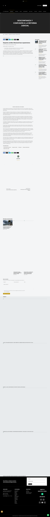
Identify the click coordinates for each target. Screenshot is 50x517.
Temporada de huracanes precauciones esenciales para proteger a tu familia (17, 273)
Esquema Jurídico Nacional (26, 147)
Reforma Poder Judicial (6, 148)
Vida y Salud (30, 11)
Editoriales (16, 11)
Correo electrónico (30, 481)
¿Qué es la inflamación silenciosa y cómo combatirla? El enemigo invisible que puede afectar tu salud (18, 342)
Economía (16, 493)
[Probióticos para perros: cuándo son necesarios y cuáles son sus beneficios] (25, 454)
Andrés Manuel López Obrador (7, 147)
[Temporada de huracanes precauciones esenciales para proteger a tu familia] (18, 245)
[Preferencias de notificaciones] (2, 512)
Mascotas (35, 11)
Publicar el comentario (6, 293)
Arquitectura (16, 498)
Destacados (20, 147)
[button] (48, 515)
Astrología (40, 11)
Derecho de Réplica (28, 493)
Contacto (27, 490)
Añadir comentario (6, 284)
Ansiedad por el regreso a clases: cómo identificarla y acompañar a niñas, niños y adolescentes (43, 51)
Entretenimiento (25, 11)
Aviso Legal (27, 491)
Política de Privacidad (29, 492)
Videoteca (16, 503)
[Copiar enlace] (18, 39)
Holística (16, 501)
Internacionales (6, 11)
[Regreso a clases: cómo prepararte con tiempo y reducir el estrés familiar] (25, 365)
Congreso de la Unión (14, 147)
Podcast (16, 502)
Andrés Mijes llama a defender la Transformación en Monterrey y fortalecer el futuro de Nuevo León (18, 431)
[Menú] (3, 5)
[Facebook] (4, 39)
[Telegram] (10, 39)
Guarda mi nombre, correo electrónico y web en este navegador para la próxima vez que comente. (14, 290)
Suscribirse (44, 5)
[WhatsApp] (12, 39)
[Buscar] (3, 11)
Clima (15, 500)
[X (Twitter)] (7, 39)
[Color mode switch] (5, 5)
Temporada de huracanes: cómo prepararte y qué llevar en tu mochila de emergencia (7, 227)
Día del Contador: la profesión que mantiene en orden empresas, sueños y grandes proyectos (28, 273)
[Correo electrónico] (15, 39)
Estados (16, 492)
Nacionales (11, 11)
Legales (21, 11)
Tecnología (44, 11)
